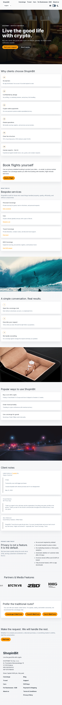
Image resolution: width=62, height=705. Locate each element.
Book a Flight (8, 178)
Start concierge (7, 209)
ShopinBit (6, 2)
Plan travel (5, 235)
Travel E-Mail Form (33, 614)
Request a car (6, 222)
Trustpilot (14, 473)
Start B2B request (7, 248)
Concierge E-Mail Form (14, 614)
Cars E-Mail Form (50, 614)
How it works (25, 47)
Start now (5, 639)
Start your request (10, 47)
